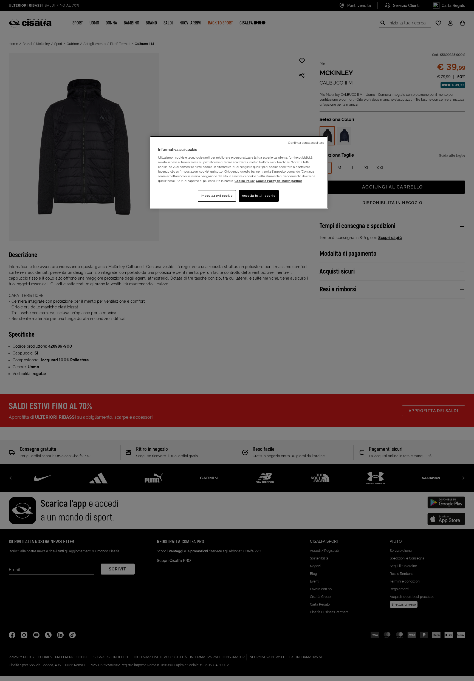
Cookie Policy (245, 181)
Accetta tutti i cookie (259, 196)
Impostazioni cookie (217, 196)
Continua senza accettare (306, 142)
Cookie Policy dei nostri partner (279, 181)
